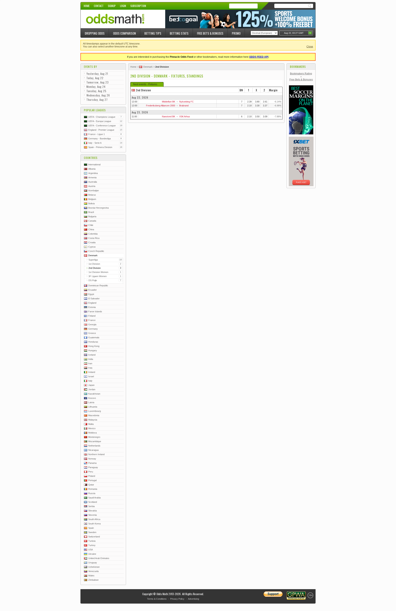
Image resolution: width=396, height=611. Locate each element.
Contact (99, 6)
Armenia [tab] (92, 177)
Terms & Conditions (157, 599)
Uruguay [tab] (92, 562)
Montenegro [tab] (94, 437)
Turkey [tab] (91, 545)
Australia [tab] (92, 182)
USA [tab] (90, 549)
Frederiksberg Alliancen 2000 (160, 105)
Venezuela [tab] (93, 571)
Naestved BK (168, 116)
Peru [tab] (90, 471)
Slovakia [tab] (92, 510)
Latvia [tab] (91, 402)
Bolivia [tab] (91, 203)
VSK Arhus (184, 116)
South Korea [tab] (94, 523)
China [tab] (91, 229)
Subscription (138, 6)
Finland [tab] (91, 316)
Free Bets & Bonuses (210, 33)
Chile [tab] (90, 225)
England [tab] (92, 303)
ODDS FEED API (258, 56)
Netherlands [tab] (94, 445)
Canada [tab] (92, 221)
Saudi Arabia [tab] (94, 497)
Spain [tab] (91, 528)
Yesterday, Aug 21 (97, 74)
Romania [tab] (92, 489)
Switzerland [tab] (94, 536)
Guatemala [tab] (93, 337)
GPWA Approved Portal (296, 595)
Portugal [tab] (92, 480)
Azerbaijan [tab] (93, 190)
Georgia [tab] (92, 324)
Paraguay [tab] (93, 467)
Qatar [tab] (91, 484)
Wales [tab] (91, 575)
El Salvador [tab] (94, 298)
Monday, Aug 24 (96, 87)
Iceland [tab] (91, 355)
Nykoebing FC (186, 101)
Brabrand (184, 105)
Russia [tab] (91, 493)
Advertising (193, 599)
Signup (112, 6)
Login (123, 6)
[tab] (147, 84)
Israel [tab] (91, 376)
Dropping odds (95, 33)
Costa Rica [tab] (93, 238)
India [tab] (90, 359)
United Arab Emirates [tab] (98, 558)
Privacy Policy (177, 599)
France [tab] (91, 320)
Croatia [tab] (91, 242)
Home (87, 6)
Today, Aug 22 (95, 78)
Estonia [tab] (92, 307)
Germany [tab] (93, 329)
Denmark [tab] (93, 255)
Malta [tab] (91, 424)
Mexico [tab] (91, 428)
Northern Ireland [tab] (96, 454)
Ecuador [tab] (92, 290)
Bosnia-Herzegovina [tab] (98, 208)
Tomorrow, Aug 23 (97, 82)
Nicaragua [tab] (93, 450)
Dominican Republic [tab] (98, 285)
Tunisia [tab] (91, 541)
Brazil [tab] (91, 212)
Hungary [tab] (92, 350)
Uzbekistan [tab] (94, 567)
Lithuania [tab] (92, 406)
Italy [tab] (90, 381)
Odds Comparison (124, 33)
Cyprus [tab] (92, 247)
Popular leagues (95, 110)
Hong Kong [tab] (93, 346)
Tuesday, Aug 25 (96, 91)
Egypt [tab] (91, 294)
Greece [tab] (92, 333)
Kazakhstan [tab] (94, 393)
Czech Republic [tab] (96, 251)
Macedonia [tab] (93, 415)
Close (309, 46)
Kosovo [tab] (92, 398)
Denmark (148, 67)
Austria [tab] (91, 186)
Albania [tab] (91, 169)
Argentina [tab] (93, 173)
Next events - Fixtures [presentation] (145, 84)
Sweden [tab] (92, 532)
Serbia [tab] (91, 506)
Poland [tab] (91, 476)
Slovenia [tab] (92, 515)
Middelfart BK (168, 101)
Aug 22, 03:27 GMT (294, 33)
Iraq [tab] (90, 368)
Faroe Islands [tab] (95, 311)
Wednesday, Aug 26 (98, 95)
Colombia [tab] (93, 234)
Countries (91, 158)
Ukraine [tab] (92, 554)
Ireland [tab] (91, 372)
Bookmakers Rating (301, 73)
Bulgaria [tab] (92, 216)
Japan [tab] (91, 385)
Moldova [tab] (92, 432)
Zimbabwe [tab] (93, 580)
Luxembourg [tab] (94, 411)
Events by (90, 67)
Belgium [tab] (92, 199)
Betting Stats (179, 33)
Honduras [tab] (93, 342)
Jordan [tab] (91, 389)
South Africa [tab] (94, 519)
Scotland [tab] (92, 502)
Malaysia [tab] (92, 419)
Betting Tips (152, 33)
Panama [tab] (92, 463)
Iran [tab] (90, 363)
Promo (236, 33)
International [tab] (94, 164)
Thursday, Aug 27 (97, 100)
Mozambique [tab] (94, 441)
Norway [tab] (92, 458)
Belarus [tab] (92, 195)
